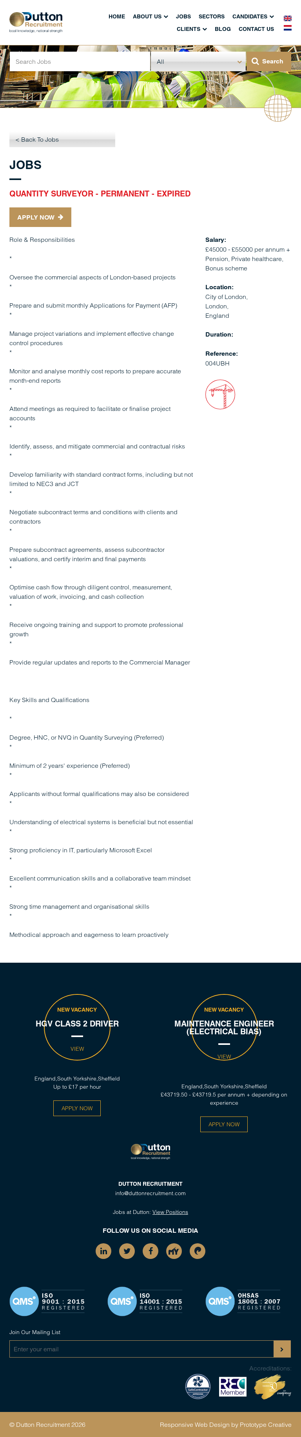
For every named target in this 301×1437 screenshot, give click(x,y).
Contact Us (256, 29)
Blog (223, 29)
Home (117, 16)
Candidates (249, 16)
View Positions (170, 1212)
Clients (188, 29)
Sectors (212, 16)
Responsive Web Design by (199, 1424)
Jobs (183, 16)
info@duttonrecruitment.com (150, 1193)
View (77, 1048)
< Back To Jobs (37, 139)
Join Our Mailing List (34, 1332)
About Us (147, 16)
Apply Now (36, 217)
